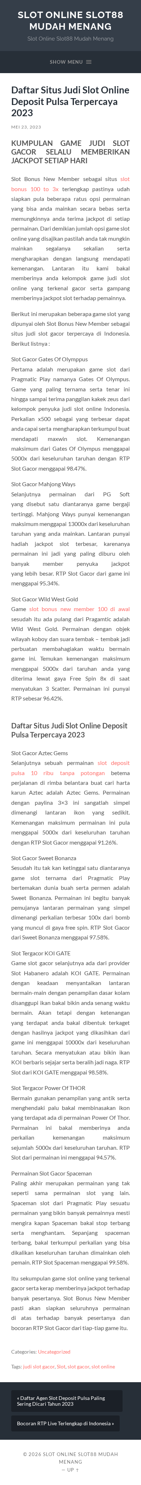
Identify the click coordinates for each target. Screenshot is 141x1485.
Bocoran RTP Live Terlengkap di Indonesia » (65, 1423)
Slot (61, 1367)
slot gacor (78, 1367)
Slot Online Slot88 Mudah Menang (71, 20)
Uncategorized (54, 1352)
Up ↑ (73, 1470)
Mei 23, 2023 (26, 127)
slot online (103, 1367)
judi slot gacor (39, 1367)
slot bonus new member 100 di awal (79, 608)
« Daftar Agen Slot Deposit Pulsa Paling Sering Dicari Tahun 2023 (61, 1401)
